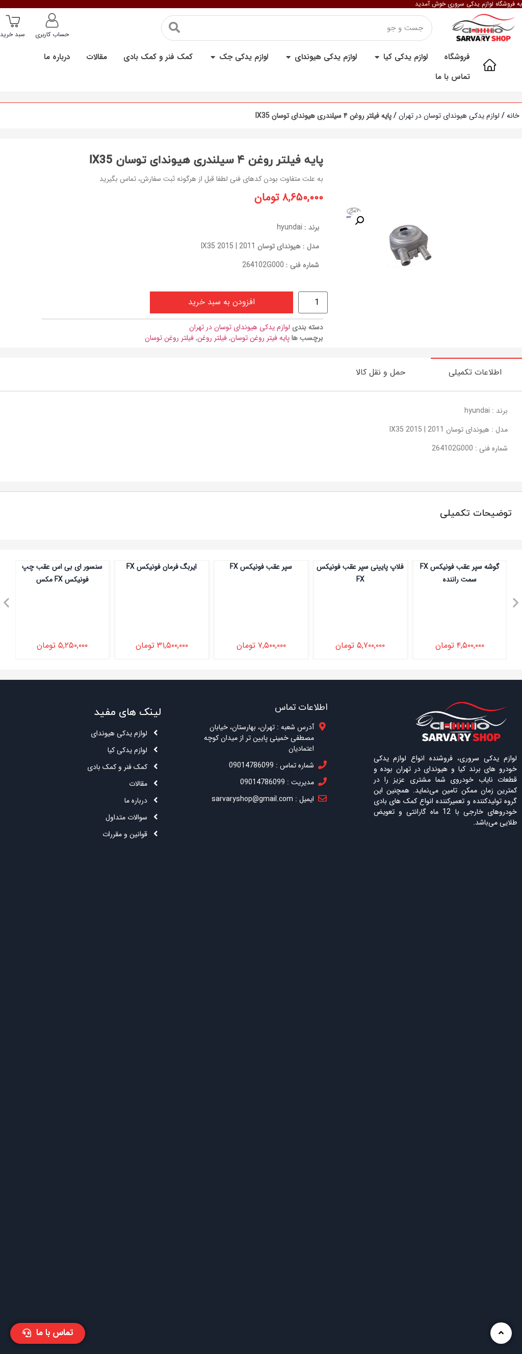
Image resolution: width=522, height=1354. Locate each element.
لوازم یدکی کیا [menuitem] (405, 57)
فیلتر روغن (212, 337)
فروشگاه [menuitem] (457, 57)
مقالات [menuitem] (96, 57)
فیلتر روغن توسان (169, 337)
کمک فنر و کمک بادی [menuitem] (158, 57)
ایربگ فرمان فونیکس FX (161, 566)
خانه (513, 115)
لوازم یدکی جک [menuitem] (243, 57)
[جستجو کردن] (174, 28)
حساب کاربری (52, 34)
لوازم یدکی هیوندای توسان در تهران (449, 115)
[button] (377, 57)
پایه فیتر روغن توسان (260, 337)
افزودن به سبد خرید (221, 302)
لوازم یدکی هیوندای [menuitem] (326, 57)
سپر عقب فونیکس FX (261, 566)
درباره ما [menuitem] (57, 57)
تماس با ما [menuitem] (452, 77)
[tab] (476, 372)
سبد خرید (12, 34)
